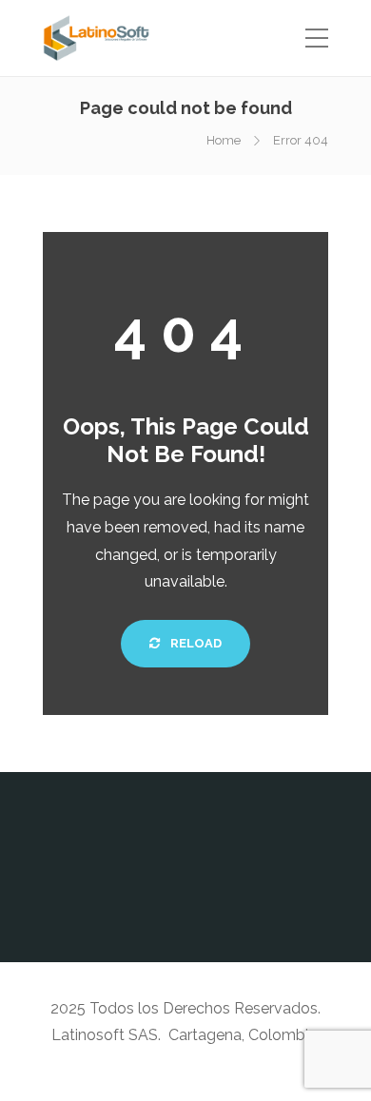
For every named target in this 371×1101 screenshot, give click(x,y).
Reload (194, 643)
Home (223, 140)
